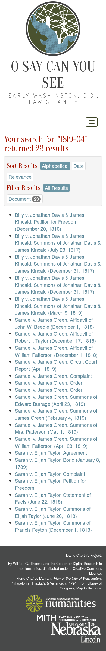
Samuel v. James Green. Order (48, 382)
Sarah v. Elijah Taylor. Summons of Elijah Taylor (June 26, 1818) (53, 512)
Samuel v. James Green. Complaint (53, 375)
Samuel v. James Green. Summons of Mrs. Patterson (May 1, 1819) (56, 428)
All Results (56, 187)
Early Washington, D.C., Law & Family (53, 98)
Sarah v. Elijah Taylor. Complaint (50, 473)
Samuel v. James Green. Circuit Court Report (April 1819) (56, 365)
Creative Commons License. (87, 571)
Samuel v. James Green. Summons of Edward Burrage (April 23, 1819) (56, 400)
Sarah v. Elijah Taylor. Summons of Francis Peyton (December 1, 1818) (53, 526)
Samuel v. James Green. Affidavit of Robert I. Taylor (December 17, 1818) (55, 337)
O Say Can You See (53, 74)
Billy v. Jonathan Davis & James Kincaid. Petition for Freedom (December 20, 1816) (49, 221)
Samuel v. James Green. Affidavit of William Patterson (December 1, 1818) (56, 351)
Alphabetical (55, 165)
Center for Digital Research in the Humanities (60, 566)
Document (23, 198)
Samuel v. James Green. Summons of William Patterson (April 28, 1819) (56, 442)
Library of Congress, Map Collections (81, 586)
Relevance (20, 176)
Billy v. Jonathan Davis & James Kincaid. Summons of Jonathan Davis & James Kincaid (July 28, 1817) (58, 242)
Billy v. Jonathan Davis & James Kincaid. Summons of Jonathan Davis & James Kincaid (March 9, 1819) (58, 305)
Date (78, 165)
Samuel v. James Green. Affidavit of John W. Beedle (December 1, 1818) (54, 323)
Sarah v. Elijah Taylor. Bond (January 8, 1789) (57, 463)
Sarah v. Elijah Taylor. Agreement (51, 452)
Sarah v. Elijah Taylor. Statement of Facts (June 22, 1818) (53, 498)
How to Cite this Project (82, 555)
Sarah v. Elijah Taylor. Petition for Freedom (50, 484)
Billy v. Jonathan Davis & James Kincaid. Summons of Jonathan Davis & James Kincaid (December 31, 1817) (58, 263)
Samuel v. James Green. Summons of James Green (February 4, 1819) (56, 414)
